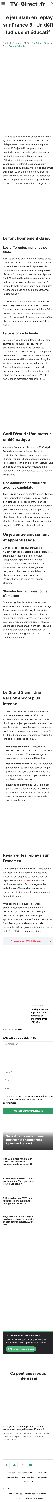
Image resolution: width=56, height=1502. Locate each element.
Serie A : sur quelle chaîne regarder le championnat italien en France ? (25, 1139)
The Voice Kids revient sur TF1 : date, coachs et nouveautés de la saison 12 (17, 1161)
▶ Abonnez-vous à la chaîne (21, 1349)
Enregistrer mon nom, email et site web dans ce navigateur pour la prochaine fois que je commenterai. (28, 1099)
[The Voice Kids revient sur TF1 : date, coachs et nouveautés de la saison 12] (45, 1161)
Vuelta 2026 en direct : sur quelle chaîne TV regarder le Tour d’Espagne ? (18, 1181)
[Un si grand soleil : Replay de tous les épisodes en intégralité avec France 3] (28, 1404)
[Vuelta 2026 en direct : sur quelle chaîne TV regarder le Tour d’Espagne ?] (45, 1181)
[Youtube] (30, 1465)
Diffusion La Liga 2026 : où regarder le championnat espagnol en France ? (17, 1201)
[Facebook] (6, 1465)
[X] (22, 1465)
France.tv (26, 880)
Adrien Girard (43, 43)
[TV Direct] (28, 4)
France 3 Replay (18, 46)
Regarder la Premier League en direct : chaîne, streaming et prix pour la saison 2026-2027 (18, 1220)
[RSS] (14, 1465)
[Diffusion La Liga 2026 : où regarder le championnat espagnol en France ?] (45, 1201)
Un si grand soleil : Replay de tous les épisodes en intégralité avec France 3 (40, 1015)
